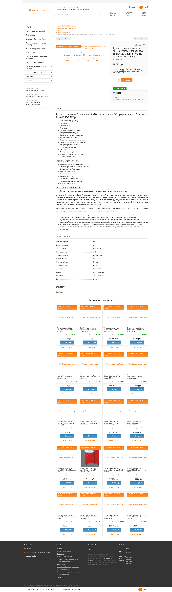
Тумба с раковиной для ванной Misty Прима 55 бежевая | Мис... (88, 329)
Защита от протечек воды (36, 49)
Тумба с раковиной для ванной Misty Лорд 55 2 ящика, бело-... (112, 516)
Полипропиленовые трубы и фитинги (37, 67)
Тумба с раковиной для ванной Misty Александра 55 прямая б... (90, 376)
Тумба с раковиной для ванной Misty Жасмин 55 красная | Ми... (65, 423)
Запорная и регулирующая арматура (36, 44)
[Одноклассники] (117, 93)
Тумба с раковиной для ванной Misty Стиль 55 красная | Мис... (88, 470)
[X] (119, 93)
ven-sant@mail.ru (85, 9)
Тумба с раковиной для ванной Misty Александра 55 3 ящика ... (90, 516)
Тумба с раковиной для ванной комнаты (129, 99)
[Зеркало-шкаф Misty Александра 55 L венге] (97, 58)
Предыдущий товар (64, 39)
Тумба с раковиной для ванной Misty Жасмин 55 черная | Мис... (112, 376)
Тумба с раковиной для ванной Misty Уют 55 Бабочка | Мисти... (137, 516)
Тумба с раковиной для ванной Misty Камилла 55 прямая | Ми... (65, 376)
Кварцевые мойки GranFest (35, 90)
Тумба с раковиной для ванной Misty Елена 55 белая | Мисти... (137, 470)
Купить (128, 80)
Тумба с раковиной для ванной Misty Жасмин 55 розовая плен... (135, 376)
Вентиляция (30, 35)
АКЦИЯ (28, 27)
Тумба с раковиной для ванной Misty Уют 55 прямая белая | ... (66, 470)
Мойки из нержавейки (35, 63)
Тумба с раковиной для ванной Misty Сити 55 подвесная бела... (135, 423)
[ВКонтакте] (114, 93)
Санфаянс (30, 76)
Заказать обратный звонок (66, 9)
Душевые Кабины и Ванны (36, 39)
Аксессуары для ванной (35, 31)
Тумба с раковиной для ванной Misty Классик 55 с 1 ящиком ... (113, 470)
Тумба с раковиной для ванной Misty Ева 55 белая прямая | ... (66, 516)
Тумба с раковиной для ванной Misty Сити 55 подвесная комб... (111, 423)
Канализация (31, 53)
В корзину (68, 342)
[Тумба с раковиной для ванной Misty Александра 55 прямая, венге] (83, 47)
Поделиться (121, 89)
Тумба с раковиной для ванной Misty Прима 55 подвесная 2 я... (111, 329)
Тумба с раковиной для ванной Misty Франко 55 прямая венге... (88, 423)
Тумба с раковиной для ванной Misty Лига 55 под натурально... (136, 329)
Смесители (30, 80)
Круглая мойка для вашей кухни (37, 96)
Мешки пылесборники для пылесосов (36, 58)
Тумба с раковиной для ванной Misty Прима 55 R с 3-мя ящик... (67, 329)
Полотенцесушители (34, 72)
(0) (66, 334)
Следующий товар (140, 39)
